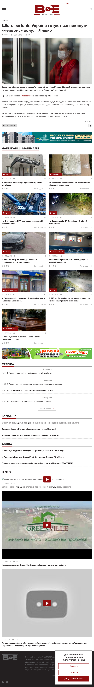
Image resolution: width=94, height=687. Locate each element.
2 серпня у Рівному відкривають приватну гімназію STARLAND (30, 435)
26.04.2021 (18, 35)
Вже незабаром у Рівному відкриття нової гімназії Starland (29, 429)
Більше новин (45, 408)
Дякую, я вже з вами (74, 679)
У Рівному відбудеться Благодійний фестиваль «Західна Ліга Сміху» (33, 457)
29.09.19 (8, 562)
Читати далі (38, 189)
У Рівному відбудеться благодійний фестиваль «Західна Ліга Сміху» (33, 451)
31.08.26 (8, 179)
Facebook (74, 672)
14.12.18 (7, 640)
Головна (5, 21)
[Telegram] (7, 682)
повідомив (27, 96)
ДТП (7, 213)
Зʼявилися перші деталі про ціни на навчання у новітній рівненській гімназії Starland (40, 423)
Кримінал (56, 174)
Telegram (74, 666)
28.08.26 (55, 217)
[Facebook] (90, 125)
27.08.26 (8, 295)
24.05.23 (8, 483)
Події (8, 174)
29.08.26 (55, 179)
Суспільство (11, 125)
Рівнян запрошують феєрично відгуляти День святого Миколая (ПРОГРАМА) (37, 463)
